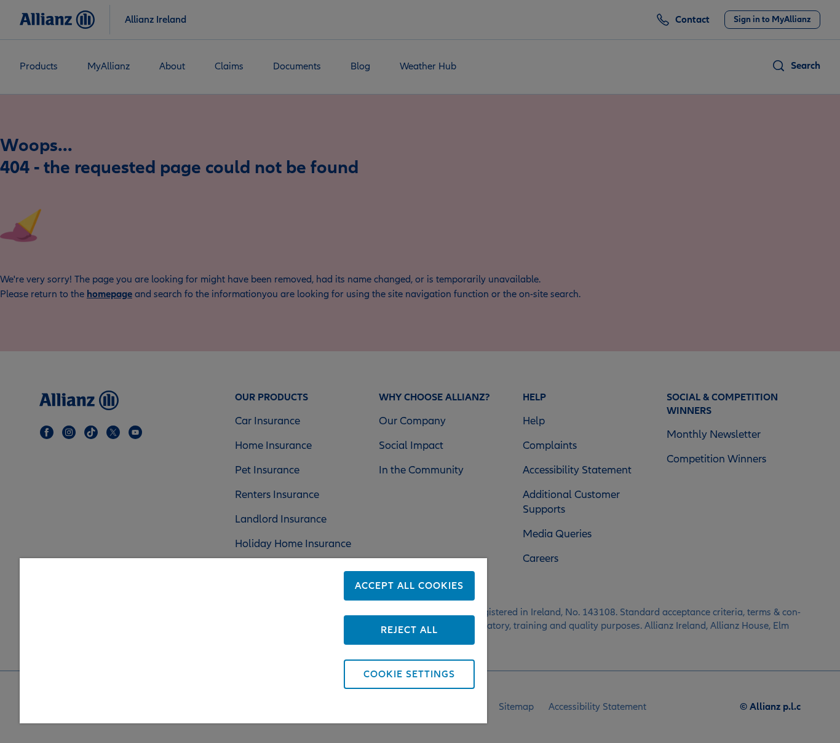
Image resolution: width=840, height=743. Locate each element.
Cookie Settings (409, 674)
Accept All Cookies (409, 586)
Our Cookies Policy (198, 707)
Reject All (409, 630)
